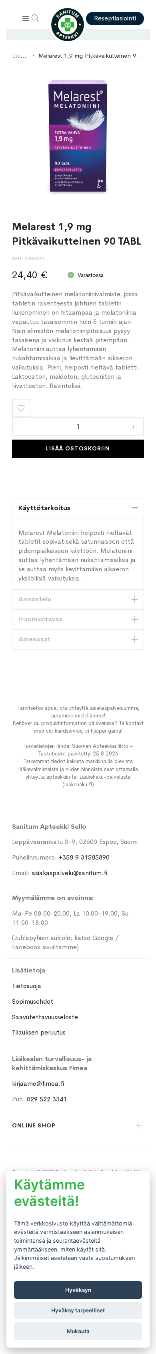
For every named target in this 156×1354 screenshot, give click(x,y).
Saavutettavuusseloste (45, 1017)
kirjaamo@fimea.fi (38, 1083)
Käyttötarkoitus (44, 508)
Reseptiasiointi (115, 18)
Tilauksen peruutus (39, 1032)
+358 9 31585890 (84, 857)
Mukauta (78, 1331)
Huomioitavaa (40, 619)
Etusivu (21, 55)
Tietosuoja (26, 986)
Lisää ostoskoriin (78, 448)
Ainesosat (34, 639)
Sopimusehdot (32, 1001)
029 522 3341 (47, 1099)
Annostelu (35, 599)
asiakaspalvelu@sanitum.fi (69, 873)
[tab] (78, 508)
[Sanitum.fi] (67, 24)
